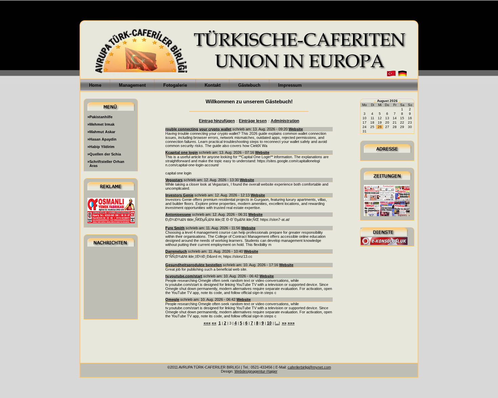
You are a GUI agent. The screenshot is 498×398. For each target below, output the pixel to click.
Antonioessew (178, 214)
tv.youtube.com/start (183, 276)
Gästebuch (249, 85)
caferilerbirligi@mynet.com (309, 367)
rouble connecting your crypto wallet (198, 129)
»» (284, 323)
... (277, 323)
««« (207, 323)
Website (296, 129)
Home (95, 85)
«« (214, 323)
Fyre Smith (175, 228)
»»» (291, 323)
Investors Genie (179, 195)
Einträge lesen (253, 121)
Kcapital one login (181, 152)
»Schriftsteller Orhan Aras (105, 164)
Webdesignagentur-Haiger (255, 371)
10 (269, 323)
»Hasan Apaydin (102, 139)
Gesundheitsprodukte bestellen (193, 265)
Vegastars (174, 180)
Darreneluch (176, 251)
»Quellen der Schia (104, 154)
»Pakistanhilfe (99, 117)
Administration (285, 121)
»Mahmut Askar (101, 132)
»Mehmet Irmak (101, 124)
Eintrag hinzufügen (217, 121)
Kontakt (213, 85)
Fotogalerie (175, 85)
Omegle (172, 299)
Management (132, 85)
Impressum (290, 85)
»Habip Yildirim (101, 147)
